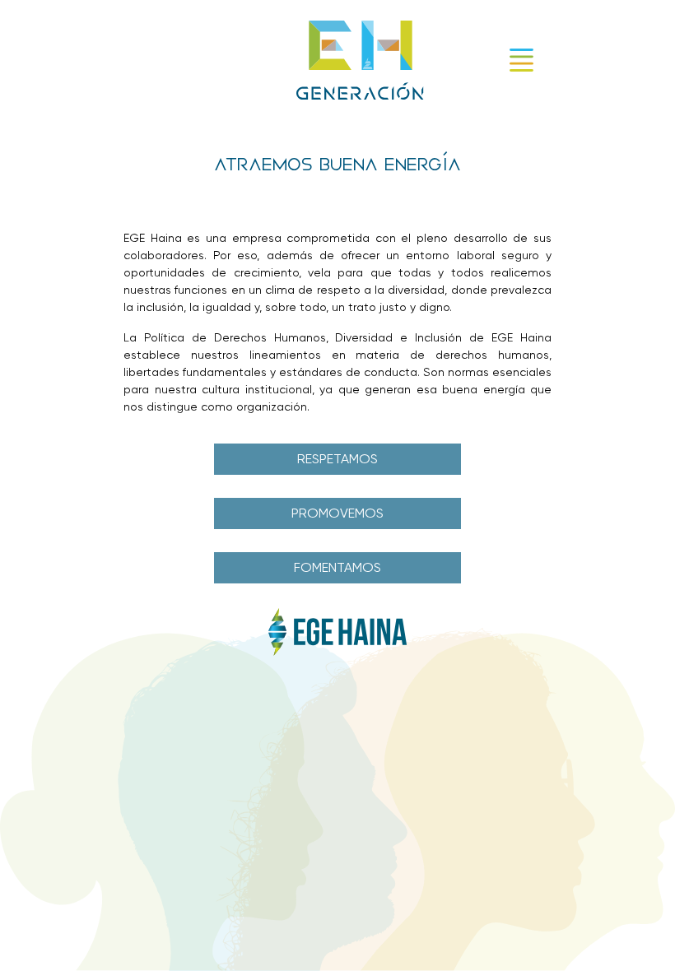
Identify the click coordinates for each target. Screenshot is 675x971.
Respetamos (337, 459)
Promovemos (337, 513)
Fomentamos (337, 567)
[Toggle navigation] (521, 60)
